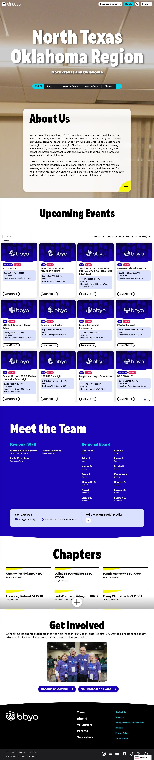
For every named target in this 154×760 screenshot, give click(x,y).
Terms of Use (122, 738)
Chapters (109, 86)
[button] (4, 4)
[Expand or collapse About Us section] (124, 186)
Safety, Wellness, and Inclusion (130, 722)
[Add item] (119, 86)
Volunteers (84, 724)
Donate (128, 4)
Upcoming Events (70, 86)
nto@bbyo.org (27, 519)
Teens (81, 712)
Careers (119, 728)
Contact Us (121, 712)
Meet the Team (91, 86)
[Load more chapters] (77, 602)
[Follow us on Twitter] (88, 520)
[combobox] (143, 757)
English (143, 757)
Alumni (82, 718)
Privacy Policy (122, 733)
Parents (82, 730)
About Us (51, 86)
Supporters (85, 737)
